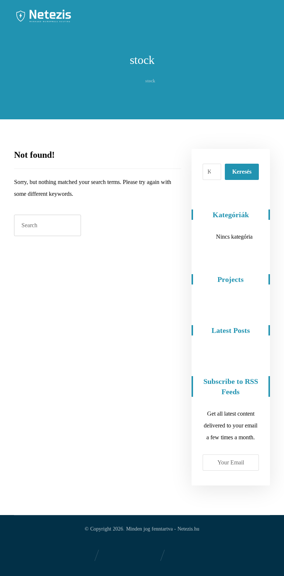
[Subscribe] (249, 462)
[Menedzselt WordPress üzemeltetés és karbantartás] (43, 15)
